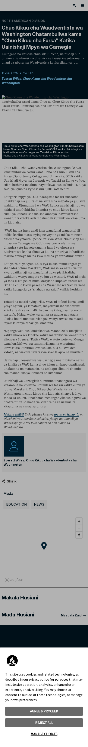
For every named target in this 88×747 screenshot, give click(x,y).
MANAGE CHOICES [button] (44, 734)
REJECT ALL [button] (44, 722)
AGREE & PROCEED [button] (44, 711)
